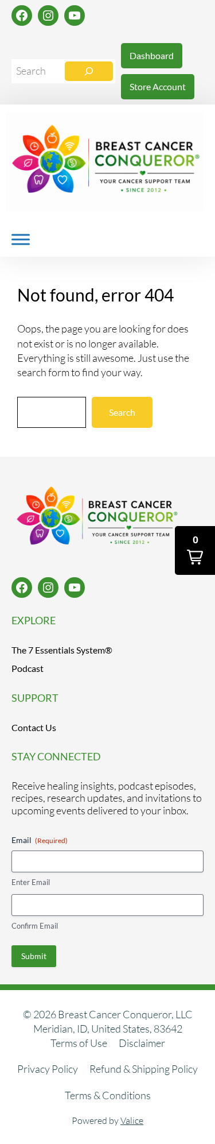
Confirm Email (34, 925)
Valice (131, 1120)
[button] (195, 550)
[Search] (89, 71)
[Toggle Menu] (20, 239)
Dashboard (152, 55)
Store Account (158, 86)
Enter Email (30, 882)
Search (122, 412)
